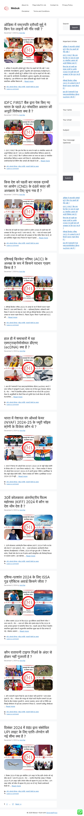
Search (66, 24)
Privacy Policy (67, 5)
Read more (28, 81)
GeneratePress (51, 813)
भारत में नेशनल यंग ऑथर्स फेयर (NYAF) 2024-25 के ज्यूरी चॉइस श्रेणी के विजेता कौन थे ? (27, 422)
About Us (25, 5)
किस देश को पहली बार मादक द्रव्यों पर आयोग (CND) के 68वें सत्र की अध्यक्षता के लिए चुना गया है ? (27, 186)
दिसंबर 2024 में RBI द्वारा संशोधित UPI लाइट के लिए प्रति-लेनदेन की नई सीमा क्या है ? (26, 731)
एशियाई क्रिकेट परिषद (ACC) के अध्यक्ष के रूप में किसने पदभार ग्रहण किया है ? (27, 263)
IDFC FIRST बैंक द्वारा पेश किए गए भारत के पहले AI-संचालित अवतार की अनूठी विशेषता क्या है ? (28, 106)
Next (18, 804)
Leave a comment (12, 89)
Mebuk (15, 8)
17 (13, 804)
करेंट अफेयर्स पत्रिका (11, 87)
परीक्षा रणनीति (21, 87)
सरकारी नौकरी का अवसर (32, 87)
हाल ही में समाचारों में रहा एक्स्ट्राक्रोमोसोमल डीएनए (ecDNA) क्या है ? (21, 342)
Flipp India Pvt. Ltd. (39, 5)
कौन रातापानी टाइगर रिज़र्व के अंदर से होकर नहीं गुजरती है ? (28, 654)
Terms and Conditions (41, 11)
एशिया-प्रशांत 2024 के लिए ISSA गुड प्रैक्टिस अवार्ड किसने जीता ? (27, 579)
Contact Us (54, 5)
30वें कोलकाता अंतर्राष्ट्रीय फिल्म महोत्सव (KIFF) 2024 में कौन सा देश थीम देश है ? (26, 501)
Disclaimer (25, 11)
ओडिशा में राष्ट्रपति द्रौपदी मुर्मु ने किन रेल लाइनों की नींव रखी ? (25, 26)
